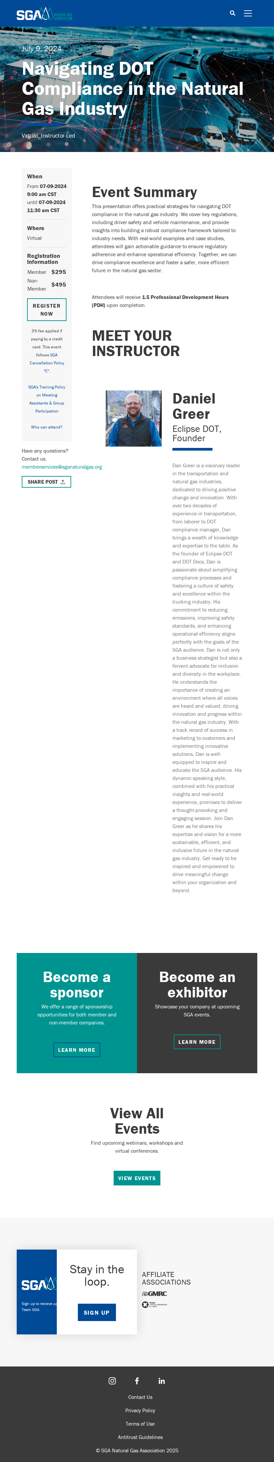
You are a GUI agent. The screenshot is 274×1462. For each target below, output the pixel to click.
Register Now (47, 309)
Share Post (43, 481)
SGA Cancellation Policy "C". (47, 363)
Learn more (77, 1049)
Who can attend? (46, 427)
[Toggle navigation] (248, 13)
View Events (137, 1178)
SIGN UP (97, 1312)
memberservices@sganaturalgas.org (62, 466)
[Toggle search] (233, 13)
